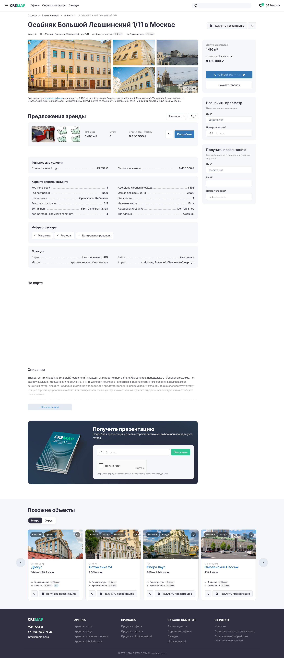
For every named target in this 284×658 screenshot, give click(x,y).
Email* (209, 177)
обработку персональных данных (151, 473)
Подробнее (184, 134)
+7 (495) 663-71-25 (40, 631)
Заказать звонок (229, 85)
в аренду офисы (54, 98)
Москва (275, 5)
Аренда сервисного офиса (91, 636)
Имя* (209, 113)
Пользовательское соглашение (235, 631)
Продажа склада (132, 631)
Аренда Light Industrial (88, 641)
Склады (74, 5)
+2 (56, 586)
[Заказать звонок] (34, 593)
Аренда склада (84, 631)
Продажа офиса (131, 626)
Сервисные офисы (54, 5)
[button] (20, 562)
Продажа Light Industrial (136, 636)
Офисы (35, 5)
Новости (220, 626)
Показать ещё (50, 407)
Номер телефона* (216, 127)
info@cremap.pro (38, 636)
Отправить (181, 452)
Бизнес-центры (178, 626)
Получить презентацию (229, 25)
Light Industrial (177, 641)
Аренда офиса (83, 626)
